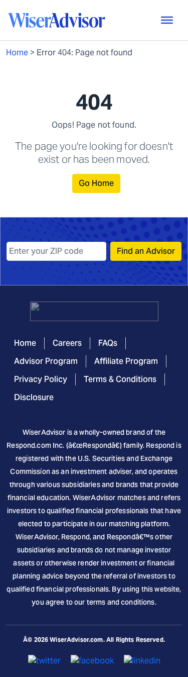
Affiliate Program (126, 361)
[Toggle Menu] (167, 20)
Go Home (96, 183)
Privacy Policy (40, 379)
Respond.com (29, 445)
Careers (67, 343)
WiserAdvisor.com (76, 639)
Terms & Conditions (120, 379)
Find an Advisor (146, 251)
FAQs (107, 343)
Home (17, 52)
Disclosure (34, 397)
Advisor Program (46, 361)
